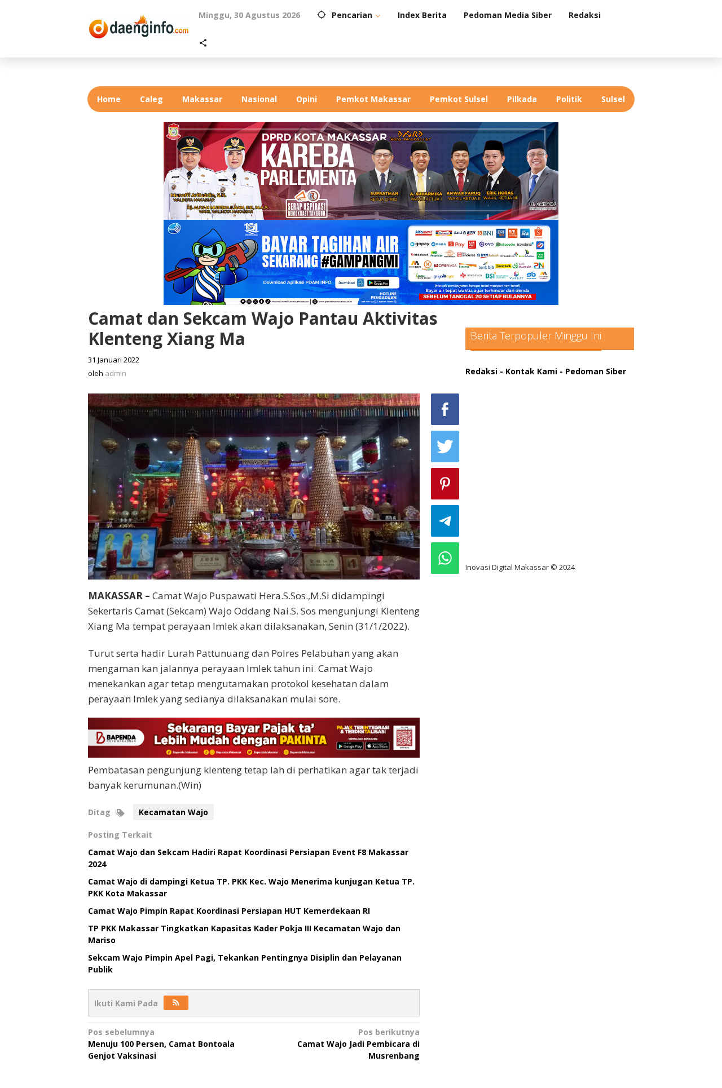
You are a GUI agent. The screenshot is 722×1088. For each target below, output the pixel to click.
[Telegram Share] (445, 521)
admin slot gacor (508, 452)
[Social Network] (203, 43)
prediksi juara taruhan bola (529, 544)
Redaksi (481, 371)
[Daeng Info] (138, 25)
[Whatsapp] (445, 558)
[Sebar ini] (445, 409)
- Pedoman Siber (593, 371)
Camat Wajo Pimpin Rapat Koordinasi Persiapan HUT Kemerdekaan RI (229, 910)
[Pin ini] (445, 483)
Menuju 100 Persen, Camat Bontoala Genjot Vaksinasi (161, 1044)
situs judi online (506, 475)
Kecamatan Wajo (173, 812)
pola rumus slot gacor (518, 429)
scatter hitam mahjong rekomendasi (549, 383)
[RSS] (176, 1003)
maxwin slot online (512, 406)
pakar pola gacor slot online (531, 521)
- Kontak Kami (528, 371)
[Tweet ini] (445, 446)
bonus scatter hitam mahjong (535, 498)
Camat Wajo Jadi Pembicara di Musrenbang (358, 1044)
